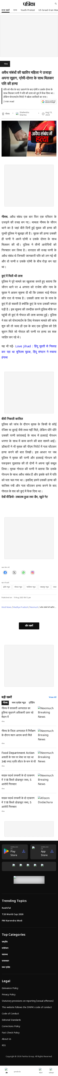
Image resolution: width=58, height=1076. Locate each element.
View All (52, 697)
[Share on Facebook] (5, 572)
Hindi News (6, 607)
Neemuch (34, 607)
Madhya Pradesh (20, 607)
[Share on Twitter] (14, 572)
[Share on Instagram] (32, 572)
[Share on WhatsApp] (23, 572)
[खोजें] (56, 4)
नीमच (6, 64)
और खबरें (29, 626)
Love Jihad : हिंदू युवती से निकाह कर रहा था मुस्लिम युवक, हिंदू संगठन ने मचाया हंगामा (29, 352)
